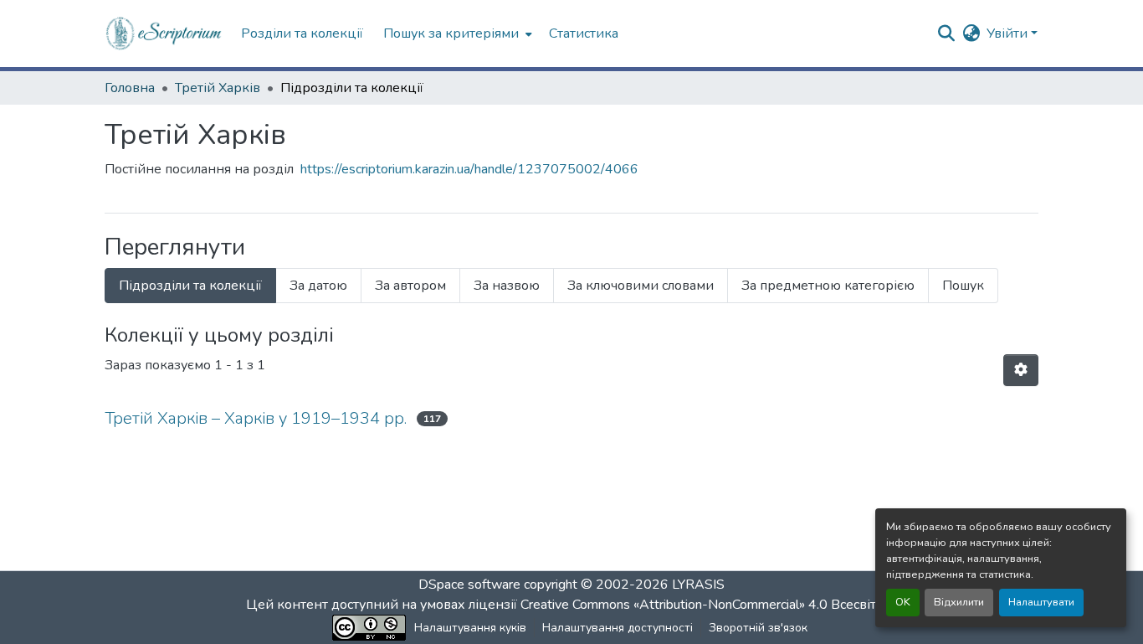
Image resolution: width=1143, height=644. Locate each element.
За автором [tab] (410, 285)
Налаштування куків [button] (470, 628)
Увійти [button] (1009, 33)
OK (902, 602)
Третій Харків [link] (217, 88)
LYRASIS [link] (698, 584)
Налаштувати (1041, 602)
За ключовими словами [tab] (640, 285)
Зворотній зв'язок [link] (758, 628)
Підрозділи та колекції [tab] (190, 285)
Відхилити (959, 602)
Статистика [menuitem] (583, 33)
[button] (164, 33)
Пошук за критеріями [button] (451, 33)
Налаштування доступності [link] (617, 628)
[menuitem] (456, 33)
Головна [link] (130, 88)
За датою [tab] (318, 285)
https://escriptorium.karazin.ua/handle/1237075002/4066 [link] (469, 169)
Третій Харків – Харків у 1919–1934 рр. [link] (256, 418)
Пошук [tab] (963, 285)
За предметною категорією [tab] (828, 285)
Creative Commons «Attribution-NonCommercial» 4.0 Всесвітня (707, 604)
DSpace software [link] (469, 584)
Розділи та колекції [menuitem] (302, 33)
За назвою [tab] (507, 285)
